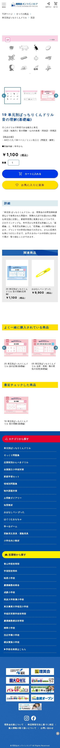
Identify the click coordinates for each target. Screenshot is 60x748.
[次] (56, 96)
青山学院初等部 (12, 563)
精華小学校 (9, 628)
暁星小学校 (9, 578)
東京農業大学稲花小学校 (16, 606)
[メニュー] (4, 5)
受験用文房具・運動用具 (16, 533)
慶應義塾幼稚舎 (12, 585)
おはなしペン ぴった (14, 512)
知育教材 (8, 505)
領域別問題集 (10, 483)
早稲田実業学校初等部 (15, 613)
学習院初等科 (10, 571)
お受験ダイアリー (13, 498)
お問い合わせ (47, 728)
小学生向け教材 (12, 540)
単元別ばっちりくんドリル (17, 448)
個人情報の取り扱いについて (22, 728)
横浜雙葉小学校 (12, 642)
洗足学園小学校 (12, 635)
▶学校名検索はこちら (15, 649)
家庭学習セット (12, 476)
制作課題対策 (10, 490)
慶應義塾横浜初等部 (14, 620)
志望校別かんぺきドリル (16, 462)
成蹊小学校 (9, 592)
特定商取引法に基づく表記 (41, 724)
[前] (4, 96)
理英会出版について (14, 724)
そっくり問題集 (12, 455)
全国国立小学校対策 (14, 469)
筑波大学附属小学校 (14, 599)
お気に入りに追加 (32, 184)
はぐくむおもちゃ (13, 519)
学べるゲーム (10, 526)
